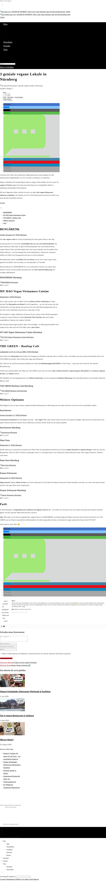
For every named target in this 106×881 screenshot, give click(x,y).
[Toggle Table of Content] (1, 208)
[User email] (4, 626)
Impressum (7, 834)
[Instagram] (1, 626)
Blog (4, 841)
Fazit (4, 223)
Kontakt (6, 831)
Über (4, 863)
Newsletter (7, 828)
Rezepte (9, 855)
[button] (6, 104)
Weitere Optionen (9, 220)
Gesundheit (10, 97)
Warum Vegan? (7, 740)
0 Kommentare (7, 99)
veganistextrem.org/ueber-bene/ (20, 612)
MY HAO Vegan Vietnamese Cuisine (14, 215)
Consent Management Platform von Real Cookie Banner (19, 879)
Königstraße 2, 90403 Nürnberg (10, 297)
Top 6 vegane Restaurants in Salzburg (17, 716)
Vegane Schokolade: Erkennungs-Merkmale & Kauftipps (25, 692)
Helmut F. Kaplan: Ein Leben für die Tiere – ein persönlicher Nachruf (11, 756)
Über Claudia (10, 869)
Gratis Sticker (8, 829)
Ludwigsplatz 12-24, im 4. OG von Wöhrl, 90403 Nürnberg (19, 352)
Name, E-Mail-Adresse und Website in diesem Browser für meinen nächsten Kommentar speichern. (36, 654)
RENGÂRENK (7, 212)
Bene (4, 92)
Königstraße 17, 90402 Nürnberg (11, 445)
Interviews (9, 852)
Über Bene (9, 866)
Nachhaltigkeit (19, 97)
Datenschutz (7, 833)
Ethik (4, 97)
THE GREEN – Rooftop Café (12, 218)
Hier (13, 609)
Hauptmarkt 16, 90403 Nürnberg (11, 478)
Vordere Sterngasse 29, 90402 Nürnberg (13, 235)
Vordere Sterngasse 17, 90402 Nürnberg (13, 415)
